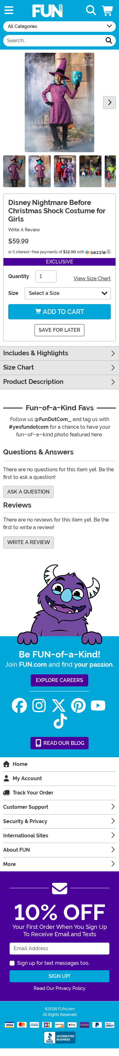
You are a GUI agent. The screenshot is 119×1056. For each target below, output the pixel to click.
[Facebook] (19, 705)
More (9, 864)
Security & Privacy (25, 821)
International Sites (25, 836)
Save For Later (59, 330)
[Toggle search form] (91, 10)
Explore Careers (59, 680)
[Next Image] (109, 102)
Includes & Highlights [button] (35, 353)
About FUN (16, 850)
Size (13, 293)
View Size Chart (92, 279)
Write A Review (24, 229)
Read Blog (63, 743)
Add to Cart (63, 312)
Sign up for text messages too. (53, 963)
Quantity (18, 276)
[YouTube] (98, 705)
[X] (58, 705)
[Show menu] (9, 10)
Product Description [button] (33, 381)
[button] (108, 10)
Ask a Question (28, 492)
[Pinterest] (78, 705)
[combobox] (52, 40)
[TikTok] (60, 721)
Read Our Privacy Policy (59, 988)
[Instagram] (39, 705)
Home (20, 764)
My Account (27, 778)
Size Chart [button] (18, 367)
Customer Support (25, 807)
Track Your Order (33, 793)
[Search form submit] (109, 40)
